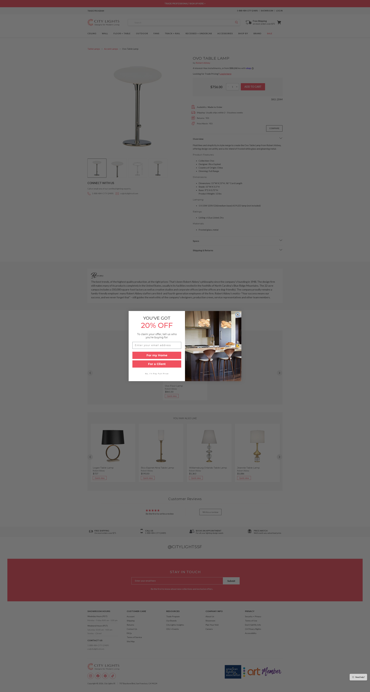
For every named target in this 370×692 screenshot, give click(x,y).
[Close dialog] (238, 314)
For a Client (157, 364)
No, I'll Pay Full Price (157, 373)
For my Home (156, 355)
